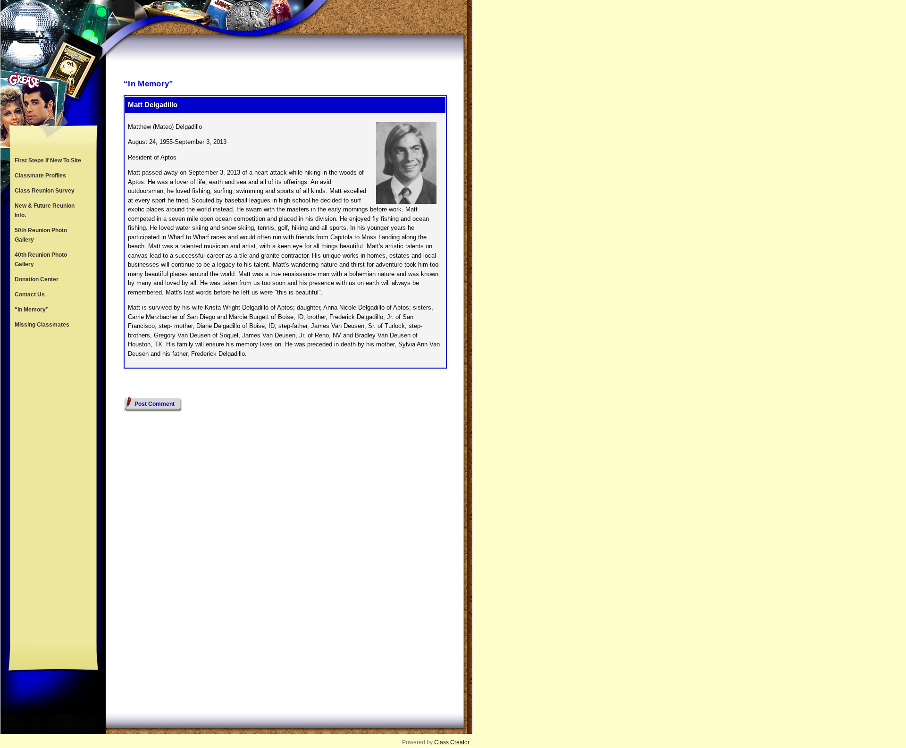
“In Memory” (32, 309)
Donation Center (37, 279)
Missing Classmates (42, 324)
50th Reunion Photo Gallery (41, 235)
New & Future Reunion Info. (45, 210)
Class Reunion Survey (45, 190)
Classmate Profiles (40, 175)
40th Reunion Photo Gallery (41, 260)
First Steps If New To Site (48, 160)
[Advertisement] (53, 488)
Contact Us (30, 294)
